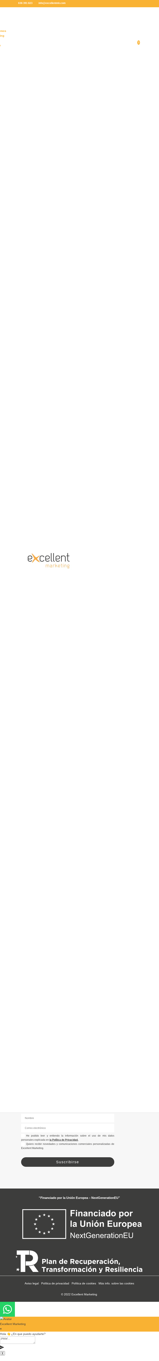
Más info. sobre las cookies (116, 1283)
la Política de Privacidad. (63, 1139)
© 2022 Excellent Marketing (79, 1294)
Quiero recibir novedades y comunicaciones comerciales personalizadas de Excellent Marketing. (67, 1146)
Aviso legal (32, 1283)
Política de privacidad (55, 1283)
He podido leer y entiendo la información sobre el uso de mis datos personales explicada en (67, 1137)
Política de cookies (84, 1283)
